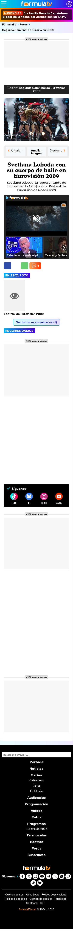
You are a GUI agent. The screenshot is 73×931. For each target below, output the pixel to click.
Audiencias (36, 798)
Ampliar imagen (36, 151)
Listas (37, 786)
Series (36, 775)
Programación (36, 804)
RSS (42, 903)
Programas (36, 824)
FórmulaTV (9, 24)
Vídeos (36, 811)
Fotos (24, 24)
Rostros (36, 842)
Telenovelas (36, 835)
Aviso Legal (32, 894)
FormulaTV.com (27, 909)
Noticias (36, 769)
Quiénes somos (14, 894)
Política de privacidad (54, 894)
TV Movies (37, 791)
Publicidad (60, 899)
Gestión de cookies (40, 899)
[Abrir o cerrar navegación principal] (4, 3)
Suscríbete (36, 855)
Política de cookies (16, 899)
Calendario (36, 780)
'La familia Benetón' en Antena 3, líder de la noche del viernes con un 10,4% (35, 15)
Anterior (16, 150)
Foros (36, 848)
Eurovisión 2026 (36, 829)
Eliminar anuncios (37, 39)
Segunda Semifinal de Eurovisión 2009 (28, 30)
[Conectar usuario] (69, 4)
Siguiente (56, 150)
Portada (36, 762)
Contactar (32, 903)
